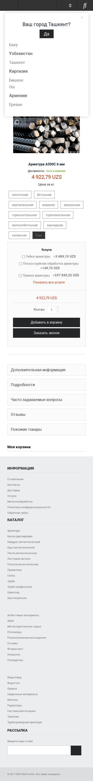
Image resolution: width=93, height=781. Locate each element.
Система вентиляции (21, 711)
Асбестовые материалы (23, 615)
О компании (15, 479)
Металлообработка (19, 501)
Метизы (12, 699)
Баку (13, 44)
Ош (12, 87)
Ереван (15, 104)
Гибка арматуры (51, 256)
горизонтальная (24, 215)
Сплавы (12, 643)
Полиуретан (15, 660)
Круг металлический (21, 547)
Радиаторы (14, 705)
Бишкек (16, 80)
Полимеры (14, 632)
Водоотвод (14, 677)
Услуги (46, 250)
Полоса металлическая (22, 564)
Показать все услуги (49, 282)
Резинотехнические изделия (26, 637)
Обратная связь (17, 512)
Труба (11, 581)
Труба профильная (19, 586)
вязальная (72, 205)
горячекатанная (58, 215)
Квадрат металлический (23, 542)
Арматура (13, 530)
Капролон (13, 654)
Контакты (13, 484)
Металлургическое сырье (24, 626)
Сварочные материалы (22, 694)
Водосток (13, 683)
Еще (39, 235)
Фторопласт (15, 648)
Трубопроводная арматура (24, 722)
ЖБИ (10, 620)
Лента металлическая (22, 553)
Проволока (14, 570)
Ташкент (17, 62)
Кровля (12, 688)
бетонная (44, 195)
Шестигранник (17, 598)
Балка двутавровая (19, 536)
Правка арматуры (51, 275)
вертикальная (22, 205)
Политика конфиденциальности (28, 507)
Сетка (11, 575)
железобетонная (25, 225)
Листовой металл (19, 558)
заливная (19, 235)
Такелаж (13, 716)
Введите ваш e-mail (20, 741)
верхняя (48, 205)
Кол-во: (39, 309)
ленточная (20, 195)
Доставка (13, 490)
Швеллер (13, 592)
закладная (55, 225)
